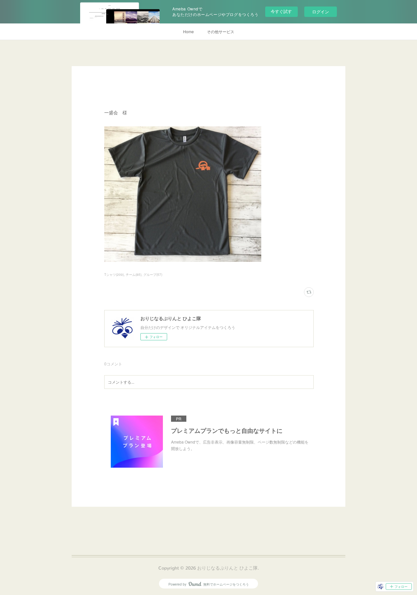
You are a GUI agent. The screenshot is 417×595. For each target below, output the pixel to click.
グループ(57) (152, 274)
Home (188, 31)
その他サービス (220, 31)
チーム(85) (133, 274)
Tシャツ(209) (114, 274)
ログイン (320, 11)
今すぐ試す (281, 11)
